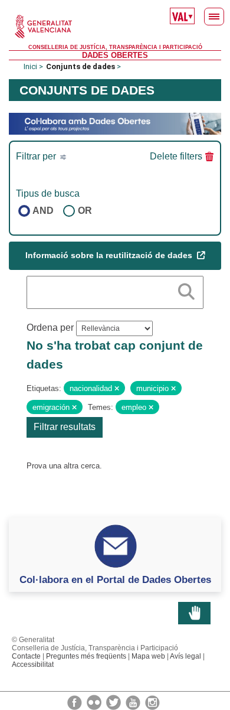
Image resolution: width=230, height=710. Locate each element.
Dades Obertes (115, 55)
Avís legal (185, 656)
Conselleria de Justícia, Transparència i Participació (115, 47)
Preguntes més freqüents (86, 656)
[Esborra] (116, 388)
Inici (30, 66)
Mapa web (148, 656)
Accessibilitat (33, 664)
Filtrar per (37, 156)
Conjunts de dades (80, 66)
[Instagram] (152, 702)
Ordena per (50, 328)
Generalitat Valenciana (115, 26)
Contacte (26, 656)
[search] (186, 289)
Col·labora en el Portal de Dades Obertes (115, 579)
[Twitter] (114, 702)
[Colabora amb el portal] (115, 123)
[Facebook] (75, 702)
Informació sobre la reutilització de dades (110, 255)
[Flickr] (95, 702)
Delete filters (176, 156)
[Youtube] (134, 702)
